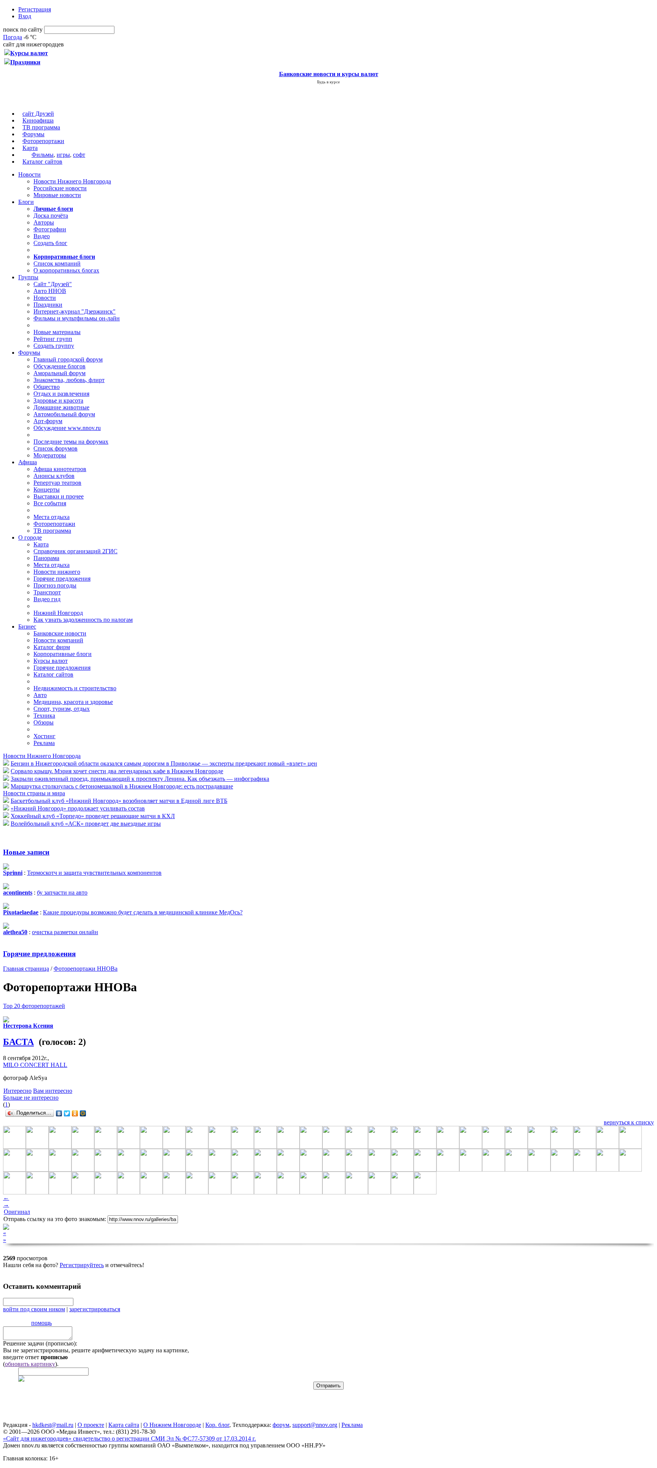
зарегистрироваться (94, 1309)
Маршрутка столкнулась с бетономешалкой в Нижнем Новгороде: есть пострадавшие (122, 786)
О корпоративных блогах (66, 270)
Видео (41, 236)
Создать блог (50, 243)
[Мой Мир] (83, 1113)
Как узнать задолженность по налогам (83, 619)
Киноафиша (38, 120)
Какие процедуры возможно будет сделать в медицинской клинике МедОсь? (143, 912)
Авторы (43, 222)
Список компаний (57, 263)
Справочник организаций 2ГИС (75, 551)
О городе (30, 537)
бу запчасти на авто (62, 892)
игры (63, 154)
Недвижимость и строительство (74, 688)
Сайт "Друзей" (52, 284)
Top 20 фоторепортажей (34, 1006)
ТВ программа (41, 127)
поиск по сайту (23, 29)
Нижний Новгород (58, 613)
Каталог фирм (51, 647)
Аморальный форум (59, 373)
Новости (29, 174)
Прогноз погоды (54, 585)
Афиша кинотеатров (59, 469)
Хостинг (44, 736)
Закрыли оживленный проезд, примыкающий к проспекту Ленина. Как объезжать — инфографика (140, 778)
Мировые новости (57, 195)
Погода (12, 37)
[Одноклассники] (75, 1113)
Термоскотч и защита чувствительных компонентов (94, 872)
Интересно (17, 1090)
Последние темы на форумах (70, 441)
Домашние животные (61, 407)
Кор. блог (217, 1425)
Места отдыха (51, 517)
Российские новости (60, 188)
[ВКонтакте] (59, 1113)
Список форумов (55, 448)
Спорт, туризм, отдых (61, 708)
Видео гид (46, 599)
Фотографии (49, 229)
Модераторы (49, 455)
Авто (40, 695)
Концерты (46, 489)
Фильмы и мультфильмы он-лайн (76, 318)
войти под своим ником (34, 1309)
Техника (44, 715)
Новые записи (26, 852)
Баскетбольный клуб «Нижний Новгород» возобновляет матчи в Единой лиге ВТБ (119, 801)
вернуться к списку (629, 1122)
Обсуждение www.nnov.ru (67, 428)
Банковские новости (59, 633)
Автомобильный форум (64, 414)
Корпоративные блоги (62, 654)
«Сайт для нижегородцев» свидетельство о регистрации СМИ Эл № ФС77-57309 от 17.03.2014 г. (129, 1438)
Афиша (27, 462)
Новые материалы (57, 332)
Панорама (46, 558)
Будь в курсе (328, 82)
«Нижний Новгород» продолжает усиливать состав (78, 808)
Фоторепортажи (43, 141)
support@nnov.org (314, 1425)
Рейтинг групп (52, 339)
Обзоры (43, 722)
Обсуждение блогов (59, 366)
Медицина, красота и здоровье (73, 702)
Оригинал (17, 1211)
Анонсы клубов (54, 476)
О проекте (91, 1425)
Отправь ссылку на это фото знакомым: (54, 1219)
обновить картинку (30, 1364)
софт (79, 154)
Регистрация (34, 9)
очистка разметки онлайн (65, 932)
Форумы (33, 134)
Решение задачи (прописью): (40, 1343)
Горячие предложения (61, 578)
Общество (46, 387)
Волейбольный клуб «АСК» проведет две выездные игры (86, 823)
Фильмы (43, 154)
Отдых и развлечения (61, 393)
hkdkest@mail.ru (52, 1425)
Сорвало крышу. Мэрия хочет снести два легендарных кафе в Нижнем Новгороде (117, 771)
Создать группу (53, 345)
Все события (49, 503)
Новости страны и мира (34, 793)
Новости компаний (58, 640)
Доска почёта (50, 215)
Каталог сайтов (42, 161)
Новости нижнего (56, 571)
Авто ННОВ (49, 291)
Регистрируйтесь (82, 1265)
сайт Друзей (38, 113)
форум (281, 1425)
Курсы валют (50, 661)
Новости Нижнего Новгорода (72, 181)
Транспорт (47, 592)
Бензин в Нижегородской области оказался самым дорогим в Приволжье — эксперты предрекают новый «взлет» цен (164, 763)
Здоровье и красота (58, 400)
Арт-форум (47, 421)
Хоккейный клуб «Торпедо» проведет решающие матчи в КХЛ (93, 816)
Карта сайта (123, 1425)
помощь (41, 1323)
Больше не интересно (31, 1097)
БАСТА (18, 1042)
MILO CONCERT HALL (35, 1065)
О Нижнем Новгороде (172, 1425)
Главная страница (26, 968)
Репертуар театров (57, 482)
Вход (24, 16)
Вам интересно (52, 1090)
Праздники (47, 304)
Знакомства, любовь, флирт (69, 380)
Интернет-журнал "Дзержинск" (74, 311)
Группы (28, 277)
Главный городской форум (68, 359)
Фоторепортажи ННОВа (85, 968)
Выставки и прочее (58, 496)
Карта (30, 148)
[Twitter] (67, 1113)
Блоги (26, 202)
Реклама (44, 743)
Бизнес (27, 626)
